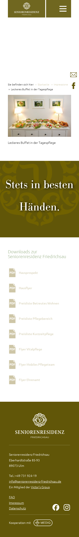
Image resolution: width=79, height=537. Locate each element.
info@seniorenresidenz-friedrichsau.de (35, 481)
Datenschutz (17, 508)
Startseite (43, 84)
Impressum (16, 503)
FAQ (12, 497)
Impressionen (62, 84)
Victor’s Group (40, 487)
